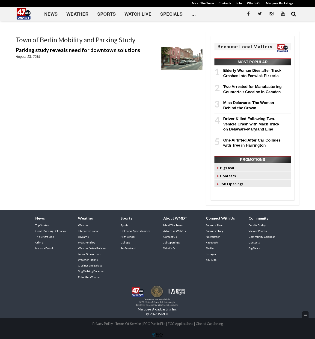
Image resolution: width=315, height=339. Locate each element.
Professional (128, 248)
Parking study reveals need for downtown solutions (78, 50)
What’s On (254, 3)
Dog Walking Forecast (91, 271)
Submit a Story (214, 231)
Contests (224, 3)
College (125, 242)
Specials (171, 14)
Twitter (210, 248)
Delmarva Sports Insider (135, 231)
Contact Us (170, 236)
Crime (39, 242)
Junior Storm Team (89, 254)
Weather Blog (86, 242)
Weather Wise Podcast (92, 248)
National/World (44, 248)
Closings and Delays (90, 265)
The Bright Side (44, 236)
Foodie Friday (257, 225)
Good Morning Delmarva (50, 231)
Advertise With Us (174, 231)
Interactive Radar (88, 231)
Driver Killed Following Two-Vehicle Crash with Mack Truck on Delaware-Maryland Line (251, 123)
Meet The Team (203, 3)
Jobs (239, 3)
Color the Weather (89, 277)
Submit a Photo (215, 225)
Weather (77, 14)
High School (128, 236)
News (51, 14)
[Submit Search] (293, 14)
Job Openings (232, 184)
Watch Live (138, 14)
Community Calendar (262, 236)
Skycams (83, 236)
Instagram (212, 254)
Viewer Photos (258, 231)
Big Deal (227, 167)
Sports (106, 14)
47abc (23, 14)
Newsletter (213, 236)
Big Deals (254, 248)
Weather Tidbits (88, 259)
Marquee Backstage (280, 3)
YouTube (211, 259)
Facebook (212, 242)
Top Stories (42, 225)
